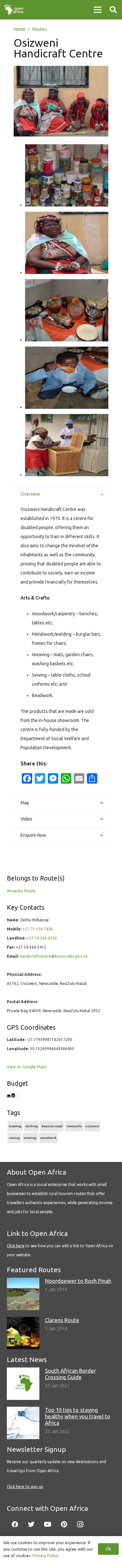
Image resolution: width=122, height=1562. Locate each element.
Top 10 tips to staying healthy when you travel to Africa (77, 1416)
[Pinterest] (64, 1524)
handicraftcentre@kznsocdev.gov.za (54, 956)
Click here (15, 1246)
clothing (31, 1126)
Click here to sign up (25, 1487)
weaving (30, 1138)
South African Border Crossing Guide (70, 1373)
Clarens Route (62, 1320)
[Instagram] (80, 1524)
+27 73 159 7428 (37, 929)
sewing (14, 1138)
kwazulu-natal (52, 1126)
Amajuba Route (21, 891)
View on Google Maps (27, 1067)
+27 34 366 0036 (42, 938)
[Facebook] (15, 1524)
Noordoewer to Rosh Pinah (78, 1281)
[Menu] (97, 10)
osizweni (92, 1126)
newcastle (74, 1126)
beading (15, 1126)
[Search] (113, 9)
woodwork (48, 1138)
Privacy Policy (45, 1555)
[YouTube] (47, 1524)
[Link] (14, 9)
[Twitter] (31, 1524)
